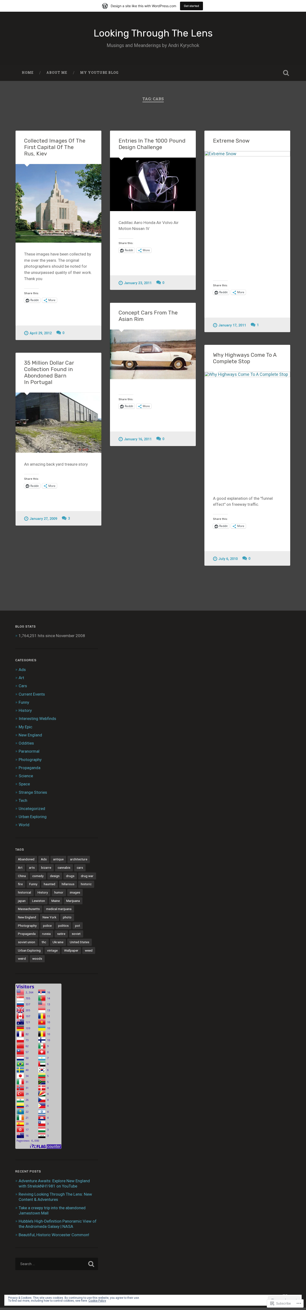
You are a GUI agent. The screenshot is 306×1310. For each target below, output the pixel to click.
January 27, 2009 (43, 519)
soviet (76, 934)
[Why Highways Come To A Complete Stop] (247, 429)
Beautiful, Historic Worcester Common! (54, 1234)
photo (67, 917)
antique (58, 859)
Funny (24, 702)
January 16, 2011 (138, 439)
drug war (87, 876)
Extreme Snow (231, 141)
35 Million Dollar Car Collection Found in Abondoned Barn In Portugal (49, 372)
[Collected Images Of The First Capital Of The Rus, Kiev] (58, 203)
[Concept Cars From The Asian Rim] (153, 354)
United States (79, 942)
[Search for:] (56, 1264)
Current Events (32, 694)
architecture (78, 859)
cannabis (64, 867)
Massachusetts (29, 909)
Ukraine (58, 942)
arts (32, 867)
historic (86, 884)
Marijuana (73, 901)
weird (22, 958)
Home (27, 72)
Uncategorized (32, 808)
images (75, 892)
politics (63, 925)
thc (44, 942)
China (22, 876)
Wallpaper (71, 950)
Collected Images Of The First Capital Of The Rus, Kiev (54, 147)
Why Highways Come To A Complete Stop (244, 358)
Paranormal (29, 751)
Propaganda (29, 767)
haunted (49, 884)
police (47, 925)
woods (37, 958)
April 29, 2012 (41, 333)
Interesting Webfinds (37, 718)
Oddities (26, 743)
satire (61, 934)
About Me (56, 72)
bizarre (46, 867)
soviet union (26, 942)
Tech (23, 800)
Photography (30, 759)
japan (22, 901)
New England (30, 735)
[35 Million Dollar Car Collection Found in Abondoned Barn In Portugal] (58, 423)
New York (49, 917)
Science (26, 775)
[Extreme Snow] (247, 208)
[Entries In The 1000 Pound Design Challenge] (153, 184)
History (25, 710)
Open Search (286, 73)
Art (21, 677)
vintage (52, 950)
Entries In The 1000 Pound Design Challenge (152, 144)
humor (58, 892)
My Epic (25, 726)
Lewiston (38, 901)
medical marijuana (58, 909)
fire (20, 884)
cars (80, 867)
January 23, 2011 (138, 283)
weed (89, 950)
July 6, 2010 (228, 559)
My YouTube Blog (99, 72)
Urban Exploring (33, 816)
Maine (55, 901)
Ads (22, 669)
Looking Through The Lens (153, 33)
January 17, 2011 (232, 325)
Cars (23, 685)
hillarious (68, 884)
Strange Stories (33, 792)
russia (46, 934)
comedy (38, 876)
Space (24, 784)
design (55, 876)
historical (24, 892)
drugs (70, 876)
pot (77, 925)
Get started (191, 6)
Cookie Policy (97, 1300)
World (24, 824)
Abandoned (26, 859)
